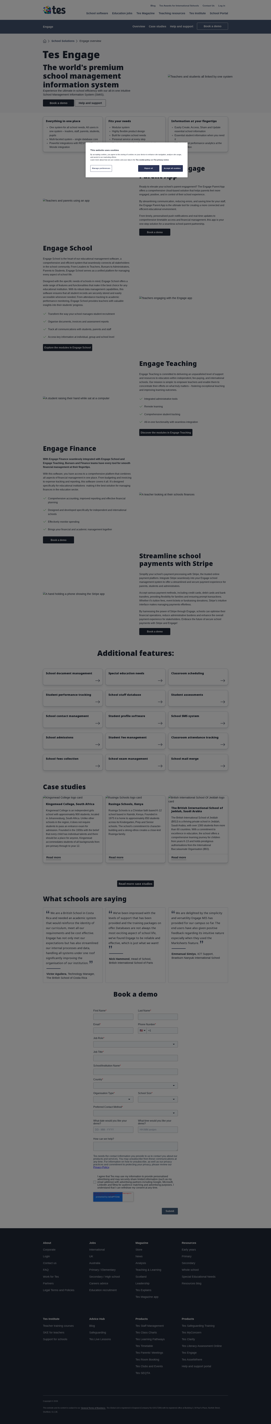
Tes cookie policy (143, 160)
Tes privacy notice (161, 160)
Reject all (148, 168)
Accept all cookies (172, 168)
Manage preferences (101, 168)
